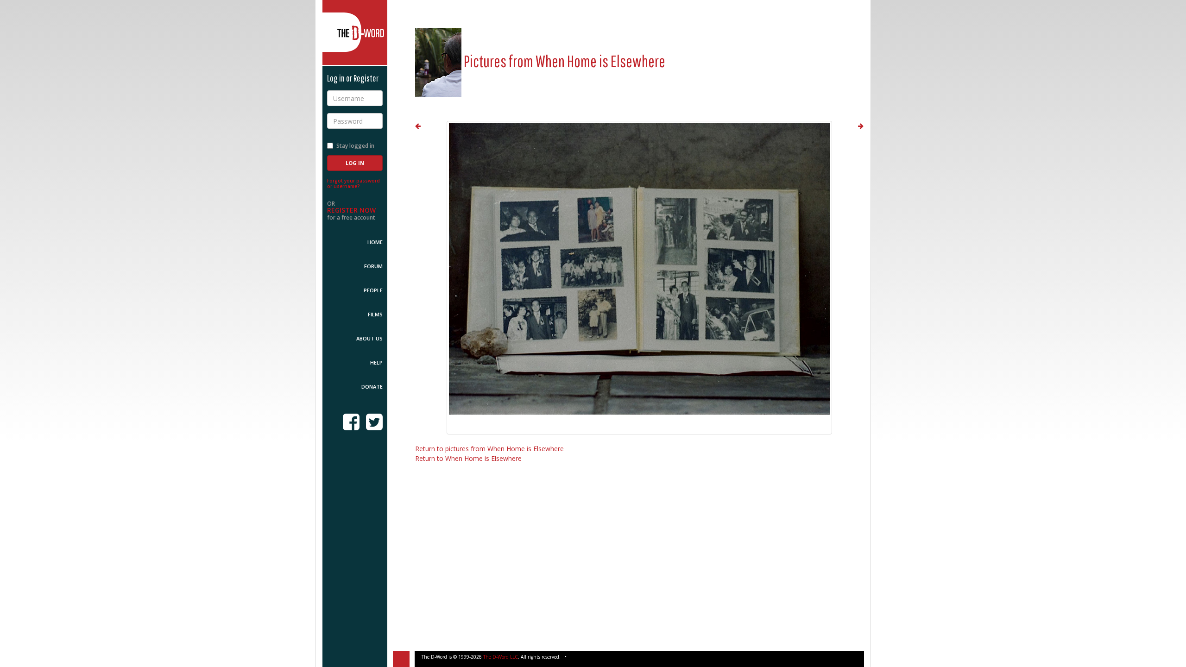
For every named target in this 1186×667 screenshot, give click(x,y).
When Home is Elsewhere (600, 60)
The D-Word (354, 32)
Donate (372, 386)
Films (375, 314)
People (373, 290)
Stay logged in (355, 146)
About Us (369, 338)
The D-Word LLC (500, 657)
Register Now (351, 210)
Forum (373, 266)
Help (376, 362)
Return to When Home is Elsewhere (468, 458)
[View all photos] (438, 60)
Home (375, 242)
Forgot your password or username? (353, 183)
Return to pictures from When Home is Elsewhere (489, 448)
